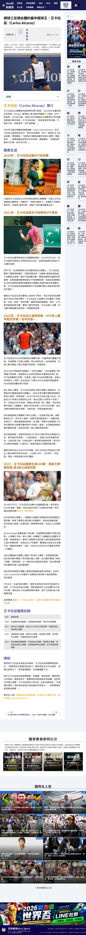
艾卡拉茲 (10, 105)
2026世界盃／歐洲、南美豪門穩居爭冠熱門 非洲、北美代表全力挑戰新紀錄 (72, 191)
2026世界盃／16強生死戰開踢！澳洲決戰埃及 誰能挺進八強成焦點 (82, 237)
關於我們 (55, 932)
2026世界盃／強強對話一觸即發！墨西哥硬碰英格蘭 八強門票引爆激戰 (72, 168)
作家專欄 (29, 7)
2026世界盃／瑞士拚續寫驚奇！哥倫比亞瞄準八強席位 (71, 120)
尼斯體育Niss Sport (19, 928)
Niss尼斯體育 (10, 5)
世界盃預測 (30, 3)
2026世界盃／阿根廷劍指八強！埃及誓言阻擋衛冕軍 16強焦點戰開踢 (82, 122)
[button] (41, 7)
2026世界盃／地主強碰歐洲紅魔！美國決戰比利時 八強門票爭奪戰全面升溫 (71, 145)
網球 (56, 3)
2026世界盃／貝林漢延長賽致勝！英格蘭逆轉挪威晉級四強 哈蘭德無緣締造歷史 (71, 76)
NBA (41, 3)
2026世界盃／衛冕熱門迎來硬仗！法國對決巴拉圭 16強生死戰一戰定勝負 (82, 191)
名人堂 (19, 7)
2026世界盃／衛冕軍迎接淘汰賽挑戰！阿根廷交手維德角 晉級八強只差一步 (71, 237)
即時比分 (40, 7)
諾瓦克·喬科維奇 (24, 510)
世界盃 (19, 3)
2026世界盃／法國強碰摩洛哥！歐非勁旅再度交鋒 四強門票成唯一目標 (71, 99)
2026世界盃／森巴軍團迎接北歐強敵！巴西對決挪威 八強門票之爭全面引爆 (82, 168)
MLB (48, 3)
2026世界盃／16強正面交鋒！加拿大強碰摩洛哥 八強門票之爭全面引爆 (71, 215)
